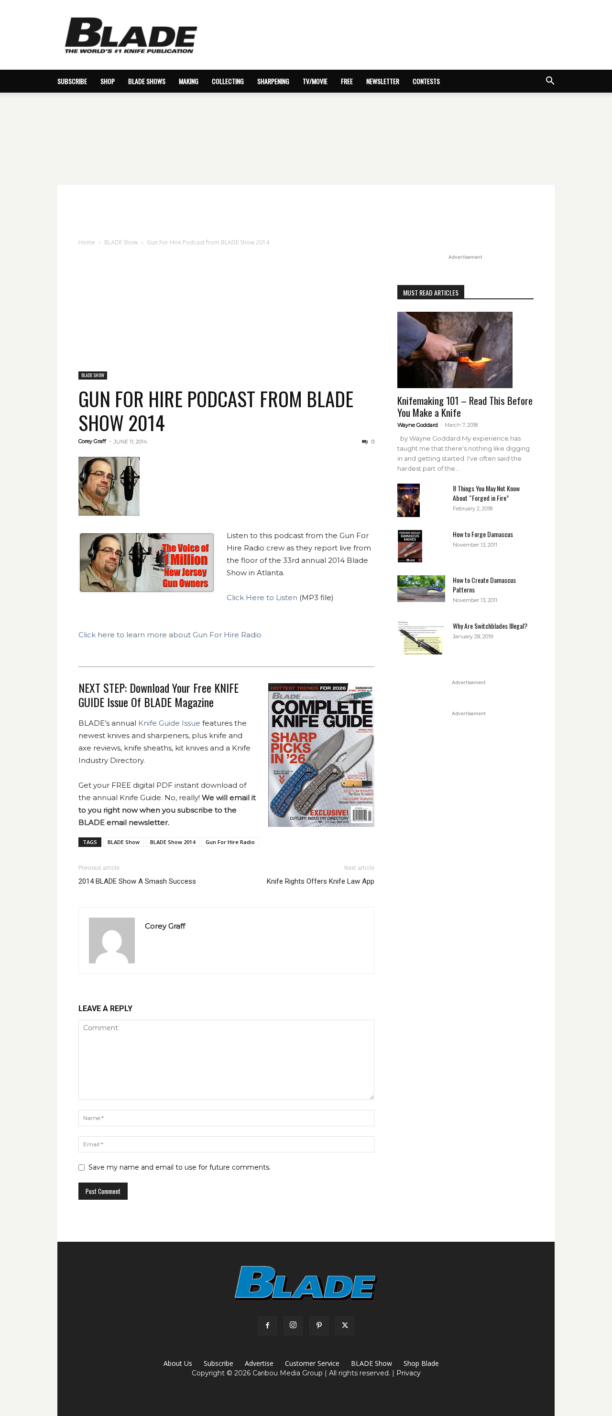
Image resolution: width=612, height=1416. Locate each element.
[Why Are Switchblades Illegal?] (421, 638)
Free (347, 81)
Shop (107, 81)
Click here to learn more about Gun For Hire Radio (170, 634)
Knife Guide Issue (169, 723)
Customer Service (312, 1363)
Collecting (228, 81)
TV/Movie (315, 81)
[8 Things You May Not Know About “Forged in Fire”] (408, 501)
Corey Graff (92, 441)
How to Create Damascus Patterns (484, 584)
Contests (426, 81)
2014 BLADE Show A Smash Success (137, 881)
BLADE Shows (146, 81)
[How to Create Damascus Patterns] (421, 588)
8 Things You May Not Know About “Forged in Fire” (486, 493)
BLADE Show (121, 242)
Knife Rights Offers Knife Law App (320, 881)
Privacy (408, 1373)
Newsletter (382, 81)
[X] (344, 1325)
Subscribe (218, 1363)
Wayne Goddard (417, 425)
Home (86, 242)
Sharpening (273, 81)
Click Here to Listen (262, 597)
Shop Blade (421, 1363)
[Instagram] (293, 1325)
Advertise (259, 1363)
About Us (178, 1363)
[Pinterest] (318, 1325)
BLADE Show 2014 (172, 841)
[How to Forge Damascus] (410, 546)
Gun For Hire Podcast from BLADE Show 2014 (215, 410)
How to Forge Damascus (483, 534)
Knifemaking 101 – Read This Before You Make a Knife (465, 406)
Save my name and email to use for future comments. (179, 1167)
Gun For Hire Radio (230, 841)
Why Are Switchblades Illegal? (490, 626)
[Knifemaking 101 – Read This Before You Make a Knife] (465, 350)
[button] (549, 81)
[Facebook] (267, 1325)
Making (188, 81)
